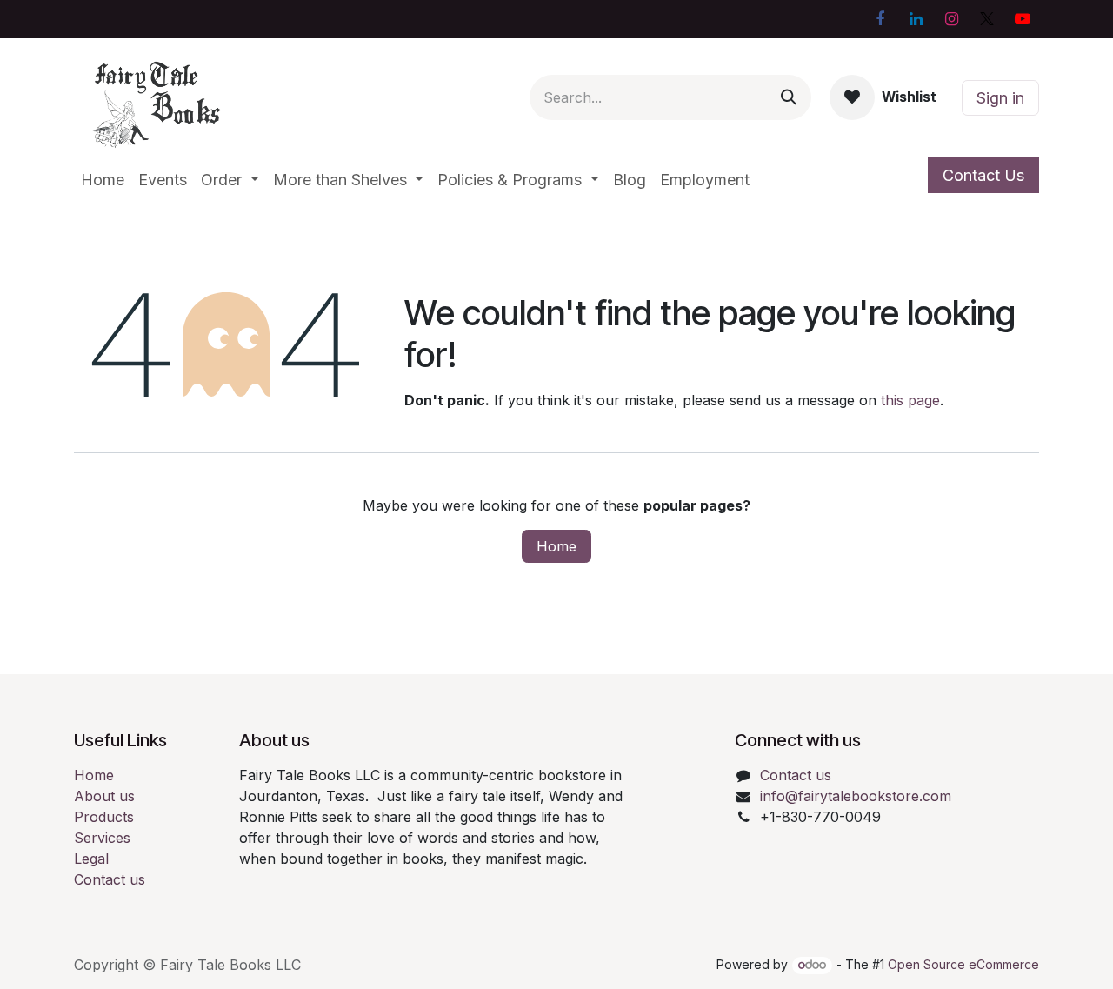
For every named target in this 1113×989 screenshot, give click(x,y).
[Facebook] (880, 19)
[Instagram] (951, 19)
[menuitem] (102, 179)
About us (104, 796)
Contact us (109, 879)
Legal (91, 858)
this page (910, 400)
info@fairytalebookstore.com (855, 796)
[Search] (788, 97)
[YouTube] (1022, 19)
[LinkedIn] (915, 19)
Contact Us (983, 175)
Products (104, 816)
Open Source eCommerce (963, 964)
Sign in (1000, 98)
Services (102, 837)
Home (556, 546)
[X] (987, 19)
